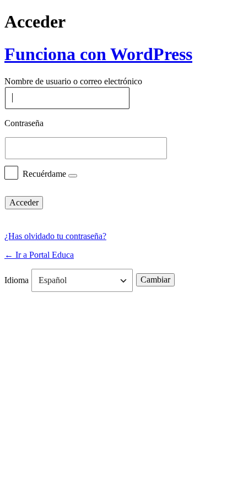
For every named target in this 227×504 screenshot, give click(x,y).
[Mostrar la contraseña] (190, 148)
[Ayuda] (72, 175)
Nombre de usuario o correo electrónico (73, 81)
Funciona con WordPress (98, 54)
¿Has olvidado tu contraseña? (55, 236)
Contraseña (24, 123)
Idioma (16, 280)
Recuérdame (44, 173)
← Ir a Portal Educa (39, 254)
